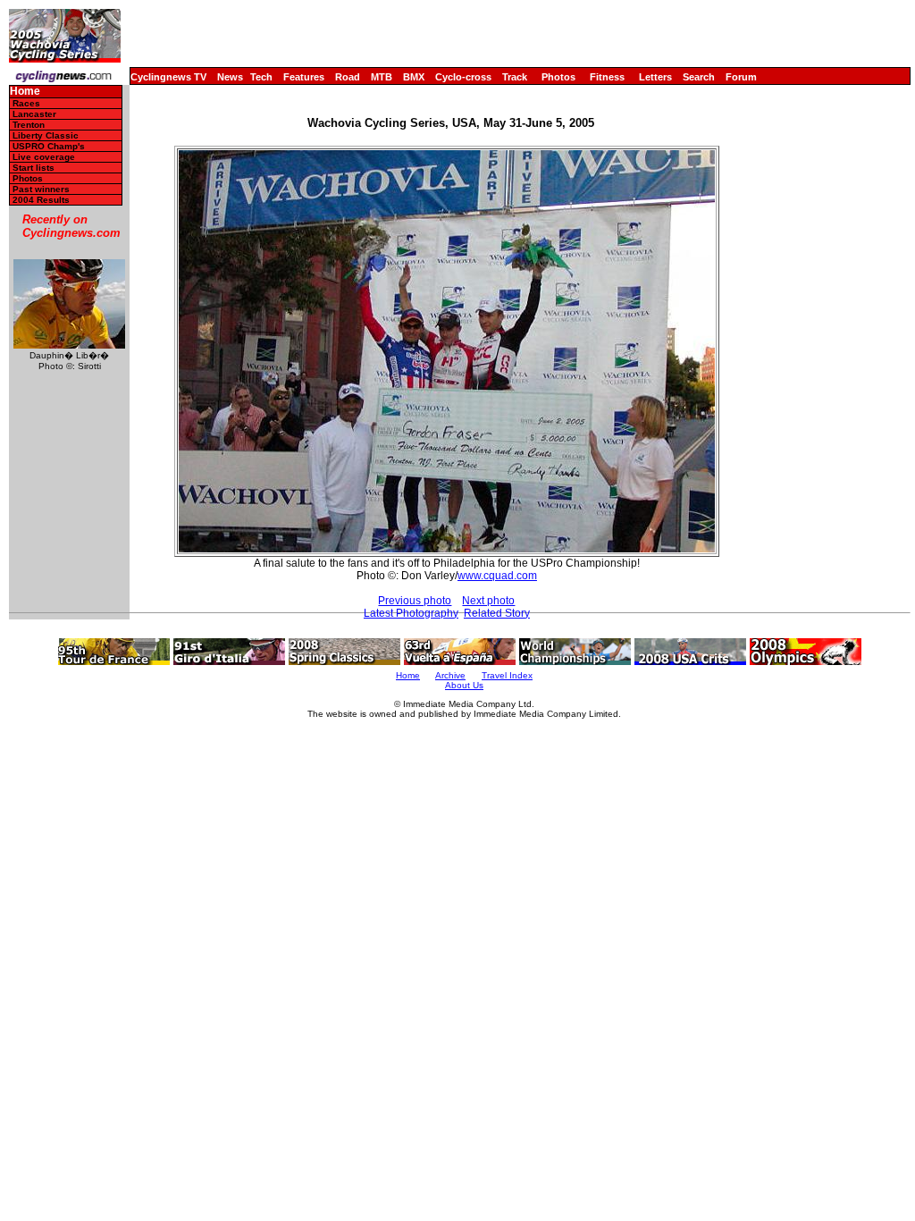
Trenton (29, 125)
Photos (558, 77)
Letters (655, 77)
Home (25, 91)
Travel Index (507, 675)
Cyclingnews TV (168, 77)
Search (699, 77)
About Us (464, 685)
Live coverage (44, 157)
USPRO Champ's (49, 146)
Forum (741, 77)
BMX (413, 77)
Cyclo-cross (463, 77)
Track (514, 77)
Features (303, 77)
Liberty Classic (46, 135)
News (230, 77)
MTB (381, 77)
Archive (450, 675)
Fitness (607, 77)
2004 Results (41, 200)
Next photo (488, 600)
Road (347, 77)
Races (26, 103)
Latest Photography (411, 613)
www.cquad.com (497, 575)
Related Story (497, 613)
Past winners (41, 189)
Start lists (34, 168)
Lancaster (34, 114)
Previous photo (414, 600)
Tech (261, 77)
